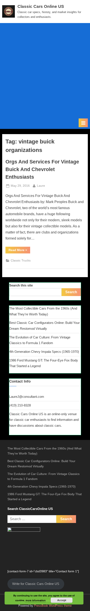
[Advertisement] (45, 71)
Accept (61, 600)
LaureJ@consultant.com (26, 396)
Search (71, 292)
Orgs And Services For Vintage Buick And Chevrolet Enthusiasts (42, 169)
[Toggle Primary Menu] (83, 122)
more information (36, 600)
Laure (41, 185)
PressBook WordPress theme (53, 605)
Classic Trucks (21, 260)
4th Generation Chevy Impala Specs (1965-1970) (44, 351)
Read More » (19, 250)
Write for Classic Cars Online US (35, 584)
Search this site (21, 285)
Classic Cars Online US (40, 6)
